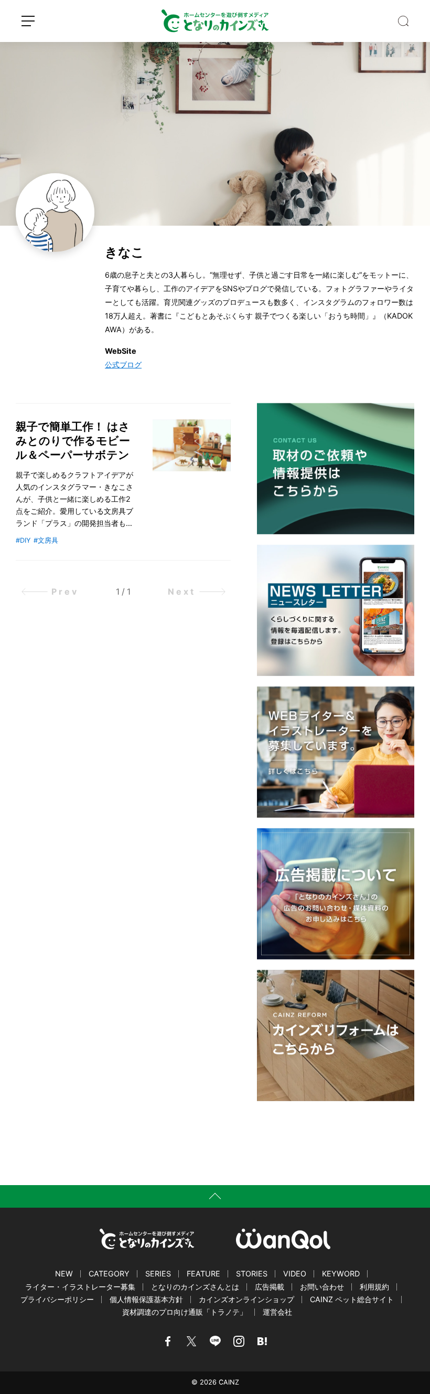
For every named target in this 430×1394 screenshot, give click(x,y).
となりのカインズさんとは (195, 1286)
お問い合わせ (322, 1286)
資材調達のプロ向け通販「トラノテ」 (184, 1311)
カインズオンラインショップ (246, 1299)
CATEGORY (109, 1273)
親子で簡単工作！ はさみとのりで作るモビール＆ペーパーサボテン (73, 440)
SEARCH (403, 21)
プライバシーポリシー (57, 1299)
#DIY (23, 540)
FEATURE (203, 1273)
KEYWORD (341, 1273)
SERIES (158, 1273)
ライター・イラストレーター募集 (80, 1286)
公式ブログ (123, 364)
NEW (64, 1273)
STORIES (251, 1273)
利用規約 (374, 1286)
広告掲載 (269, 1286)
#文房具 (46, 540)
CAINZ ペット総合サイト (352, 1299)
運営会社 (277, 1311)
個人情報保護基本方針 (146, 1299)
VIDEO (294, 1273)
